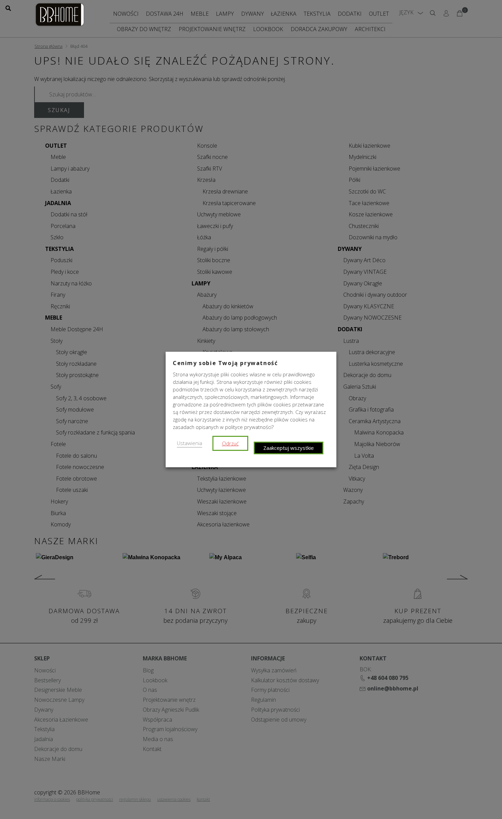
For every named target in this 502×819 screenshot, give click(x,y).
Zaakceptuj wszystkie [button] (288, 447)
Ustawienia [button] (189, 443)
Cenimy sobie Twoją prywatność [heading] (225, 363)
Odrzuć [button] (230, 443)
